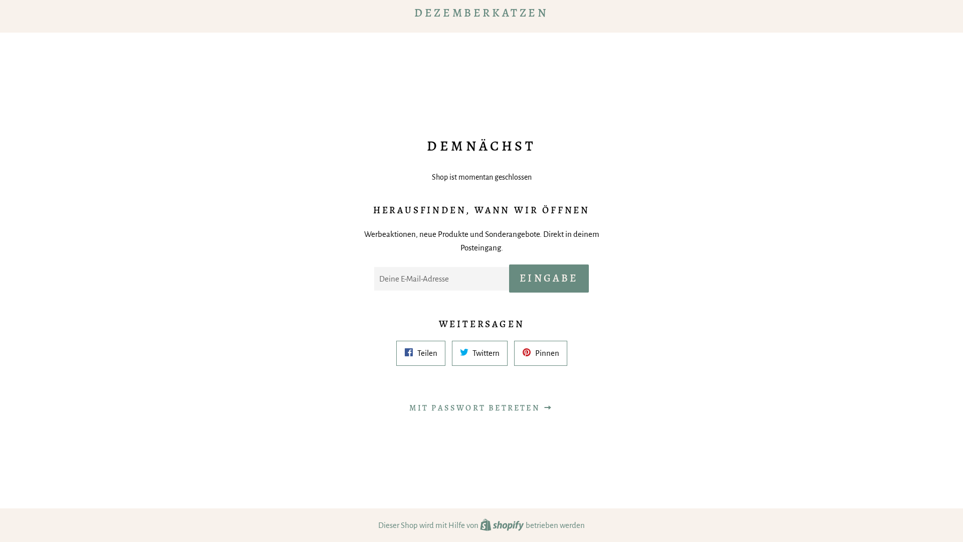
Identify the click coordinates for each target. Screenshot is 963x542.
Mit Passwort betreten (476, 408)
